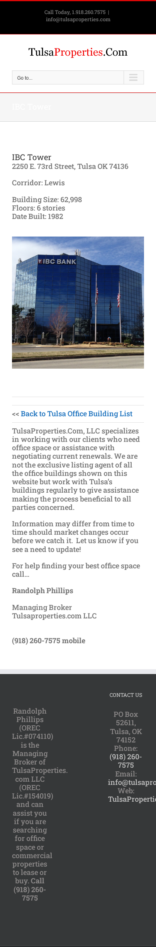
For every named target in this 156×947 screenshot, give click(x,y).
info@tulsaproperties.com (78, 19)
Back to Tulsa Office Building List (76, 413)
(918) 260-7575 (126, 761)
